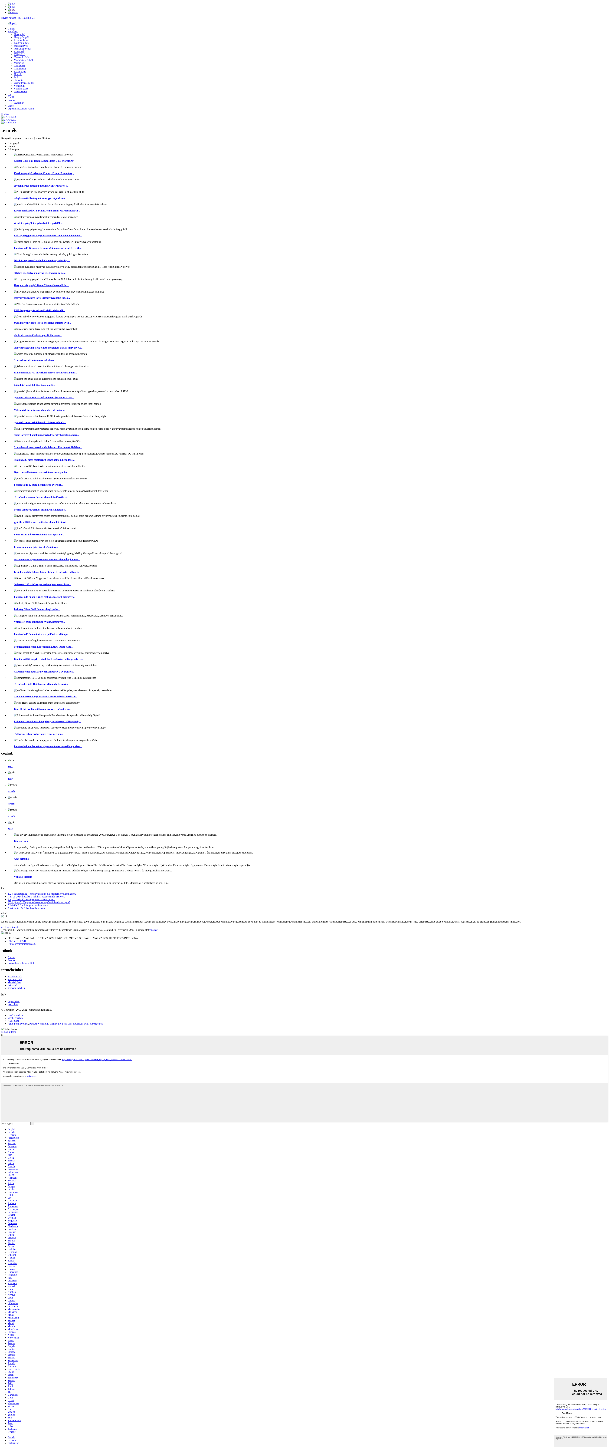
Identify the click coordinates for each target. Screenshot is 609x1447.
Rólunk (11, 100)
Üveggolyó (19, 34)
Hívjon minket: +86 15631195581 (18, 17)
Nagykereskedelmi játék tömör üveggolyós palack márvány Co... (48, 347)
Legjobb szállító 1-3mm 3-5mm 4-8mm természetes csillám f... (46, 572)
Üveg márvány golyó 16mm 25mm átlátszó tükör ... (41, 285)
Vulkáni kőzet (21, 88)
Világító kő (19, 54)
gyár (10, 766)
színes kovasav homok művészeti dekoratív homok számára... (46, 435)
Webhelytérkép (15, 1018)
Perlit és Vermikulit (38, 1023)
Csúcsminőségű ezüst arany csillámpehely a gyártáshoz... (44, 671)
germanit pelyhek (22, 48)
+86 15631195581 (17, 941)
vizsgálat (153, 930)
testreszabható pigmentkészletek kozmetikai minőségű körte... (47, 559)
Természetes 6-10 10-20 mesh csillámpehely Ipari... (41, 684)
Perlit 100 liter (21, 1023)
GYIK (11, 97)
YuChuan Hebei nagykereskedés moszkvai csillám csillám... (45, 696)
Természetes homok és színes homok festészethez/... (41, 497)
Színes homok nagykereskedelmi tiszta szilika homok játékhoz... (48, 447)
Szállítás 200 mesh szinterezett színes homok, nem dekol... (44, 459)
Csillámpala (20, 68)
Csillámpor (19, 65)
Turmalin (18, 80)
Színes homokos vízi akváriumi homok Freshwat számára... (45, 372)
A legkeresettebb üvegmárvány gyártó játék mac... (41, 198)
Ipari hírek (13, 1004)
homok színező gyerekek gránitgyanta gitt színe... (40, 509)
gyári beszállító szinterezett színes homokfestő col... (41, 522)
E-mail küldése (8, 1032)
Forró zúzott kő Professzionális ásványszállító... (39, 534)
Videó (11, 105)
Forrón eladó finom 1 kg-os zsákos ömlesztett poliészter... (44, 597)
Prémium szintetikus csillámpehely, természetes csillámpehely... (47, 721)
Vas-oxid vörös (21, 57)
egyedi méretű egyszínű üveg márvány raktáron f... (41, 185)
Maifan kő (19, 63)
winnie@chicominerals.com (22, 944)
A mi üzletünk (21, 858)
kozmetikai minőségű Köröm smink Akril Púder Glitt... (43, 646)
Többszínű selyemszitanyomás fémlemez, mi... (38, 734)
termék (11, 791)
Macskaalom (20, 91)
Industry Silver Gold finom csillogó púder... (37, 609)
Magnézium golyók (23, 60)
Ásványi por (20, 71)
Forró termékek (15, 1015)
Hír (9, 94)
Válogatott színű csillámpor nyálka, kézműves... (39, 621)
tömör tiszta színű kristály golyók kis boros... (38, 335)
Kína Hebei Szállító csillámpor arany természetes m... (42, 709)
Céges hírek (14, 1001)
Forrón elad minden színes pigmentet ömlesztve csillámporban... (48, 746)
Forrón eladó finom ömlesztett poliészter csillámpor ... (42, 634)
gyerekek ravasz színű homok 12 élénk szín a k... (40, 422)
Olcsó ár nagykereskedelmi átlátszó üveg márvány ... (42, 260)
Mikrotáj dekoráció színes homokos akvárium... (39, 410)
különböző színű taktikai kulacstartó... (34, 385)
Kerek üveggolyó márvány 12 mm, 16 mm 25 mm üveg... (44, 173)
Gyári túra (19, 103)
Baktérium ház (21, 43)
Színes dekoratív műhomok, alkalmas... (35, 360)
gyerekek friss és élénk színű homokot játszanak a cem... (44, 397)
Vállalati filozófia (23, 876)
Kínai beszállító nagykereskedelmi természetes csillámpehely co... (48, 659)
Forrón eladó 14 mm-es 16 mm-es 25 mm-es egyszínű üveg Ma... (48, 248)
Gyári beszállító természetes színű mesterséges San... (41, 472)
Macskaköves (21, 45)
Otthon (11, 28)
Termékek (13, 31)
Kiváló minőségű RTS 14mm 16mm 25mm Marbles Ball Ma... (47, 210)
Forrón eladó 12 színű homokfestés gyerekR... (38, 484)
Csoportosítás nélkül (24, 83)
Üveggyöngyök (22, 37)
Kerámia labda (21, 40)
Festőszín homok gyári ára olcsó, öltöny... (36, 547)
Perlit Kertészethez (93, 1023)
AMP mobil (13, 1020)
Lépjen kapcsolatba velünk (21, 108)
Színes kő (19, 51)
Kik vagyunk (21, 841)
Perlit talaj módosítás (72, 1023)
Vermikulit (19, 85)
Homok (18, 74)
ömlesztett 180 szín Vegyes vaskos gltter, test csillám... (42, 584)
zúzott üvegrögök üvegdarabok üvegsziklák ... (38, 223)
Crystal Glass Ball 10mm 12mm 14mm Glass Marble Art (44, 160)
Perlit (16, 77)
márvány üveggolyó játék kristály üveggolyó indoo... (42, 298)
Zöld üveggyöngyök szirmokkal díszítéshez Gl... (39, 310)
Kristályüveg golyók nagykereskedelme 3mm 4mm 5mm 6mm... (48, 235)
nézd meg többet (9, 927)
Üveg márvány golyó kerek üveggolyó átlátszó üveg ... (42, 322)
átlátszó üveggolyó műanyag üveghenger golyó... (39, 273)
